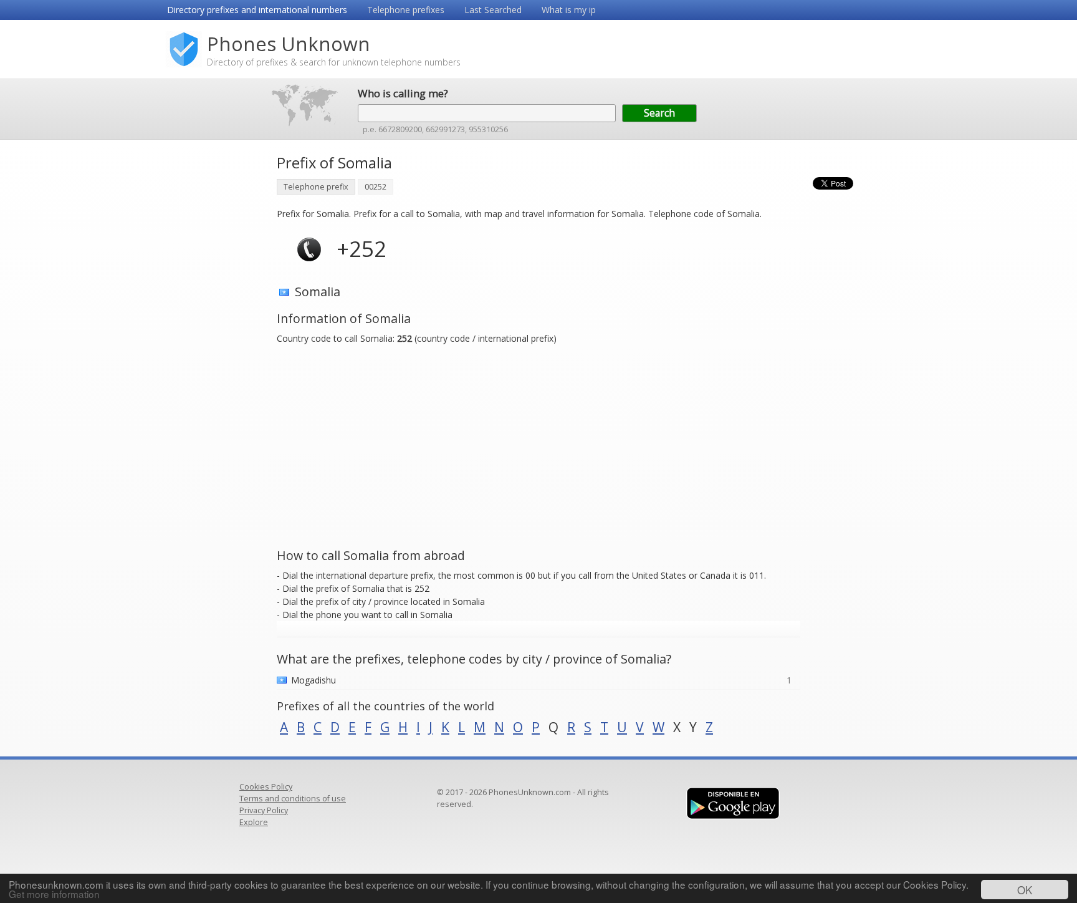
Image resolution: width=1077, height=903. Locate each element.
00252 (375, 186)
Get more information (54, 894)
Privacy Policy (263, 810)
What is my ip (569, 10)
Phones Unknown (288, 44)
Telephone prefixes (405, 10)
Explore (253, 822)
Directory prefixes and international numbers (257, 10)
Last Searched (493, 10)
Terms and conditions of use (292, 798)
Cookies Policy (265, 786)
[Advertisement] (214, 336)
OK (1024, 889)
